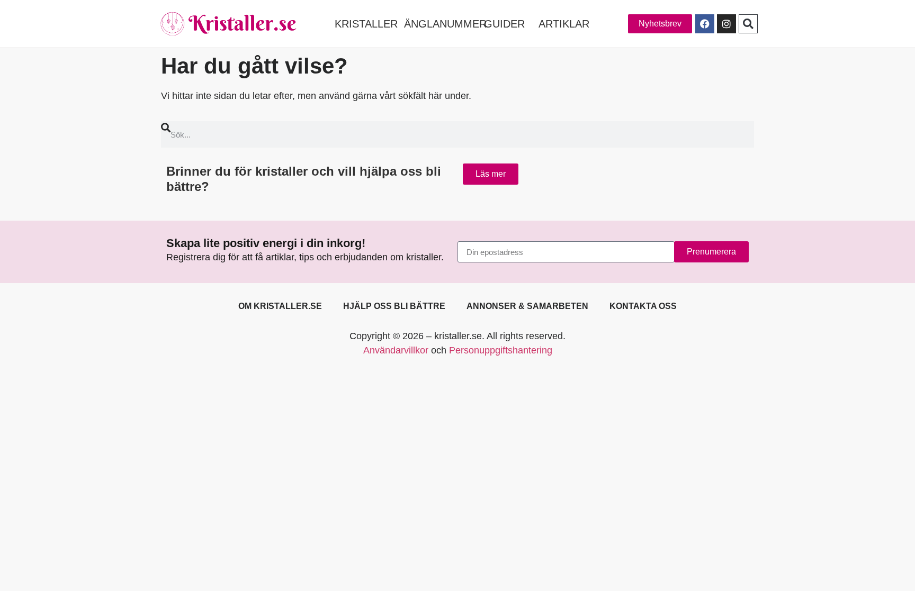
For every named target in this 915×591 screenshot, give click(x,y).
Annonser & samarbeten (527, 306)
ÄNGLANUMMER (445, 24)
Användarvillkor (395, 350)
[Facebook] (704, 23)
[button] (748, 23)
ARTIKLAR (564, 24)
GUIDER (504, 24)
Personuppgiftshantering (500, 350)
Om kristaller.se (280, 306)
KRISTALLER (366, 24)
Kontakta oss (643, 306)
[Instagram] (726, 23)
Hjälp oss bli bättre (394, 306)
